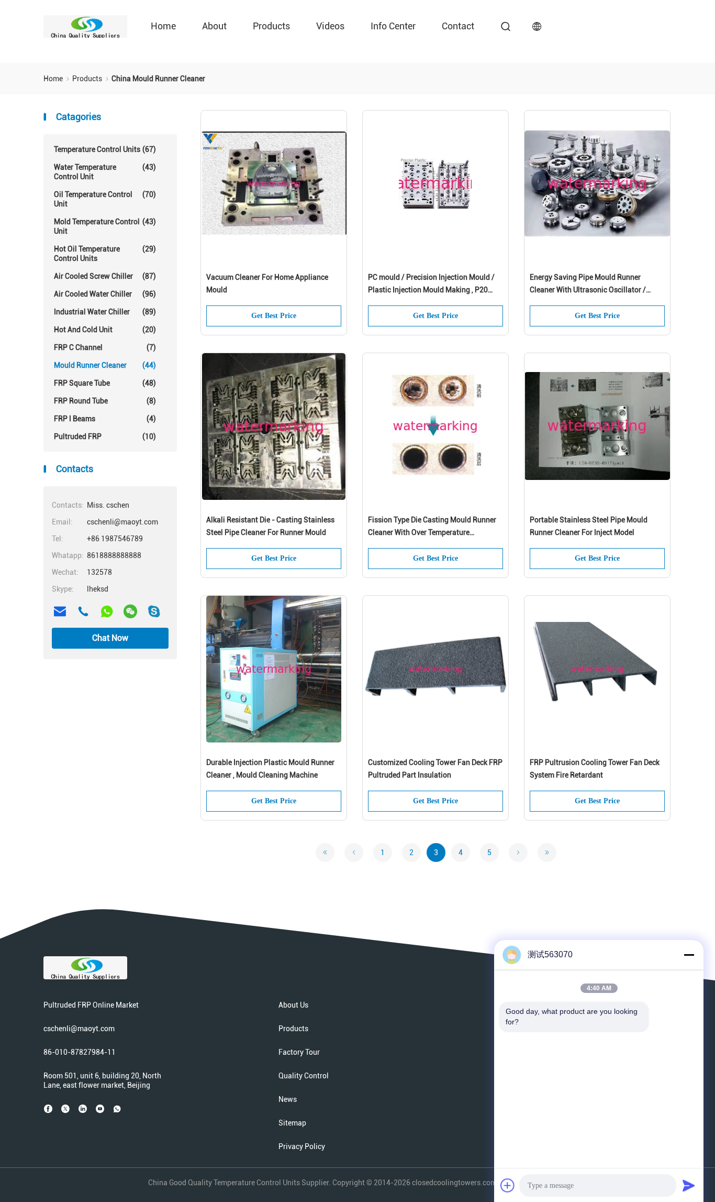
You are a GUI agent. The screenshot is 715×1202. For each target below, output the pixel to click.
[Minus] (689, 954)
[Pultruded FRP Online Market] (85, 26)
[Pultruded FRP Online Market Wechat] (130, 611)
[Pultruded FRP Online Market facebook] (48, 1108)
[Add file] (507, 1185)
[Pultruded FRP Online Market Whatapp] (107, 611)
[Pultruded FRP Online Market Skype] (154, 611)
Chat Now (110, 638)
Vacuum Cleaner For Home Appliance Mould (267, 283)
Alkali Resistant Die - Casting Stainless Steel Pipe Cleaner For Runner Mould (270, 526)
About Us (293, 1005)
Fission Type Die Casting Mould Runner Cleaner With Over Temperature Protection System (432, 527)
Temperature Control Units (105, 149)
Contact (458, 25)
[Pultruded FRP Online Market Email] (60, 611)
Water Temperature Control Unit (105, 172)
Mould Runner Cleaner (105, 365)
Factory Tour (299, 1052)
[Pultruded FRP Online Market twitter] (65, 1108)
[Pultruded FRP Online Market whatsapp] (117, 1108)
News (287, 1099)
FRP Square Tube (105, 383)
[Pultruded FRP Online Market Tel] (83, 611)
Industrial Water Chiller (105, 312)
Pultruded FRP (105, 436)
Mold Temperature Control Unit (105, 226)
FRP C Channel (105, 347)
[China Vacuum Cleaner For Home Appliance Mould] (274, 184)
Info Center (393, 25)
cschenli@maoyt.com (79, 1028)
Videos (330, 25)
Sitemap (292, 1123)
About (214, 25)
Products (271, 25)
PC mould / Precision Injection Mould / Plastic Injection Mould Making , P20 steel (431, 284)
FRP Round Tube (105, 401)
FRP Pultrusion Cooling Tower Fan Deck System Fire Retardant (595, 768)
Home (163, 25)
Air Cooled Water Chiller (105, 294)
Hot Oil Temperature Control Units (105, 254)
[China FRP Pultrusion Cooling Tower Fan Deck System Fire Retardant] (597, 669)
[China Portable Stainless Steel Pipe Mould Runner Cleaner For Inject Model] (597, 426)
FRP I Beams (105, 418)
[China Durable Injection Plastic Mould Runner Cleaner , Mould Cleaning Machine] (274, 669)
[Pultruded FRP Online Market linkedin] (82, 1108)
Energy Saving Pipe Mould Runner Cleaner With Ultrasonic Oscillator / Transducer (588, 284)
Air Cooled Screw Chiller (105, 276)
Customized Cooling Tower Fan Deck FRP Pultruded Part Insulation (435, 768)
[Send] (688, 1185)
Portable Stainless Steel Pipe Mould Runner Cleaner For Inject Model (588, 526)
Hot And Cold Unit (105, 329)
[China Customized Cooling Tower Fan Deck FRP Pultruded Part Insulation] (435, 669)
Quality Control (303, 1076)
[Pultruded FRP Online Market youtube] (100, 1108)
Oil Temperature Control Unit (105, 199)
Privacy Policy (301, 1146)
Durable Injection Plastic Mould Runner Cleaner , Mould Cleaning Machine (270, 768)
